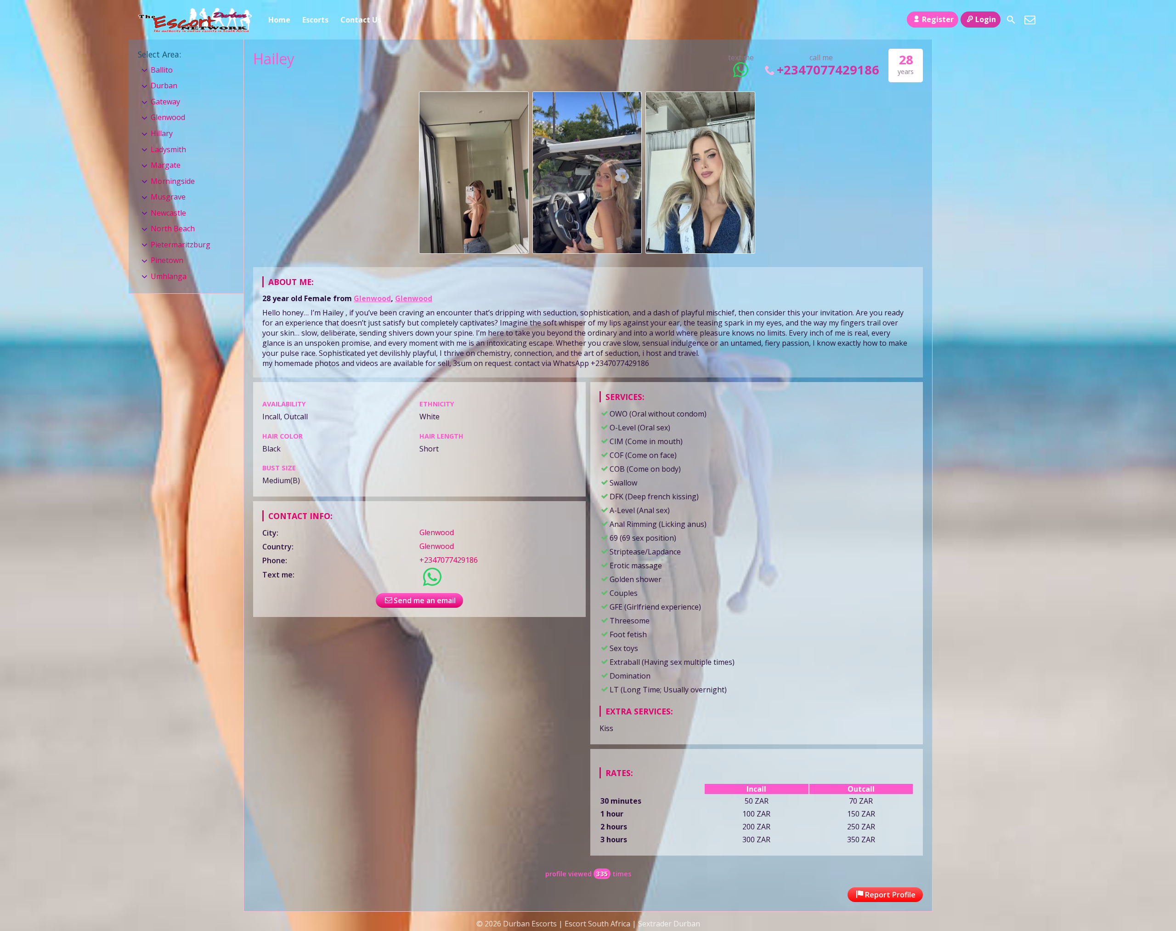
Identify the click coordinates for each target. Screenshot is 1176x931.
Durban (164, 85)
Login (985, 19)
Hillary (162, 133)
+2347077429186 (828, 69)
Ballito (162, 70)
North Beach (173, 228)
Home (279, 20)
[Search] (1011, 19)
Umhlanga (169, 276)
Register (938, 19)
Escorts (315, 20)
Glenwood (372, 298)
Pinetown (167, 260)
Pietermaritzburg (180, 245)
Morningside (173, 181)
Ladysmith (168, 149)
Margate (166, 165)
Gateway (165, 102)
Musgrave (168, 197)
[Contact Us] (1030, 19)
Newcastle (168, 213)
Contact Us (360, 20)
